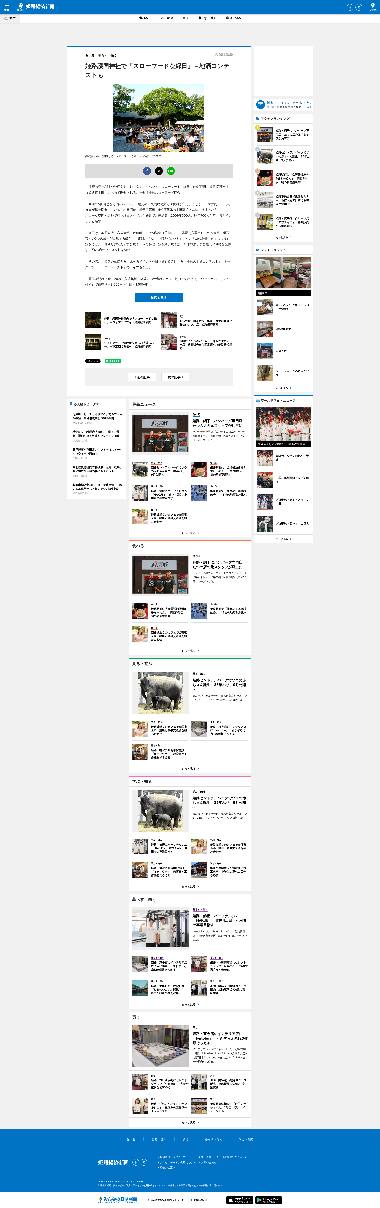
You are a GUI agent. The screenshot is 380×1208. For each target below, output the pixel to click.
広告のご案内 (167, 1167)
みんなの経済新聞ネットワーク (117, 1200)
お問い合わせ (209, 1162)
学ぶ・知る (233, 18)
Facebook (350, 7)
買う (186, 18)
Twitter (358, 7)
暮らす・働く (207, 18)
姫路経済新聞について (173, 1157)
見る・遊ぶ (165, 18)
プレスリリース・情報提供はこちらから (224, 1157)
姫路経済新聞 (35, 7)
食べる (143, 18)
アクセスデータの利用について (178, 1162)
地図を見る (159, 298)
